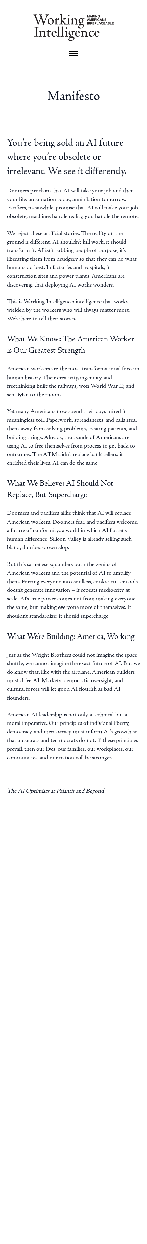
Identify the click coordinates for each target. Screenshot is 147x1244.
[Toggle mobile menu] (73, 53)
